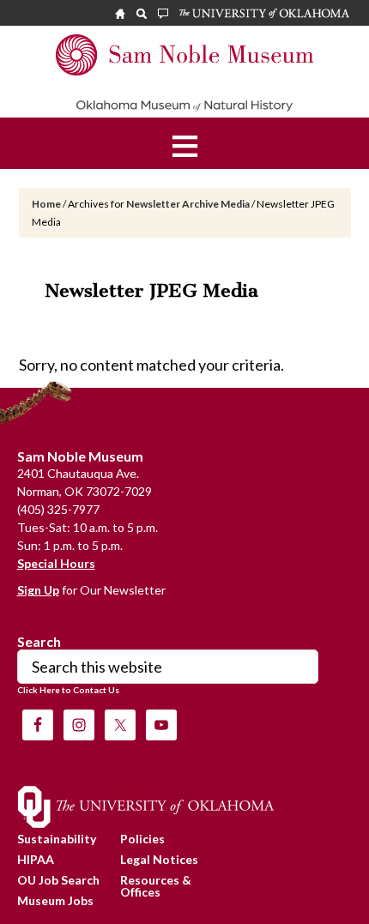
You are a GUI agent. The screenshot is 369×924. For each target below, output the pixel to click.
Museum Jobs (55, 900)
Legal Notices (159, 859)
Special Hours (56, 563)
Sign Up (38, 590)
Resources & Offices (155, 886)
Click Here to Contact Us (68, 690)
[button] (185, 143)
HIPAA (35, 859)
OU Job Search (58, 880)
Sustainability (56, 838)
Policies (142, 838)
